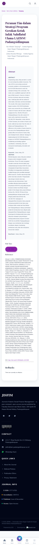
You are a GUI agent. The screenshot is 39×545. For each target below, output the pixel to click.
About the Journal (10, 464)
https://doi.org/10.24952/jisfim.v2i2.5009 (18, 360)
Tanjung (21, 11)
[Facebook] (4, 416)
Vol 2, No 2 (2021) (12, 11)
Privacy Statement (10, 478)
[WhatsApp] (15, 416)
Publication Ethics (10, 473)
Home (3, 11)
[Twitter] (9, 416)
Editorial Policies (9, 469)
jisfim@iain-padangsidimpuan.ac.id (17, 447)
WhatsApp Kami (10, 452)
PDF (12, 249)
